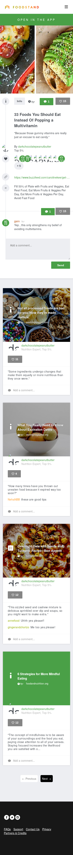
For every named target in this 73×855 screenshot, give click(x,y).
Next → (46, 779)
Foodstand (22, 7)
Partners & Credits (15, 833)
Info (19, 101)
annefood (13, 620)
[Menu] (66, 7)
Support (18, 829)
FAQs (7, 829)
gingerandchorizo (18, 627)
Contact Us (33, 829)
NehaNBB (14, 499)
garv (19, 221)
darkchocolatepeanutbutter (34, 146)
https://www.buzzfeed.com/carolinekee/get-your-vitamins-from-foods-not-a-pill (42, 177)
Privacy (46, 829)
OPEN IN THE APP (36, 20)
